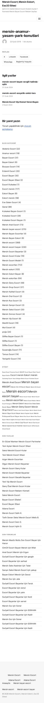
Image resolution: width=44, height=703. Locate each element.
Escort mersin (8, 189)
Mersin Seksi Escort (11, 309)
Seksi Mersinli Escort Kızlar (14, 450)
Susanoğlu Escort (10, 350)
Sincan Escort (6, 429)
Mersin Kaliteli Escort (11, 292)
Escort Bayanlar (9, 561)
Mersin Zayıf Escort (21, 422)
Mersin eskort (8, 269)
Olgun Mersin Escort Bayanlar (15, 464)
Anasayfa (6, 683)
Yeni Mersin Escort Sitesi (13, 455)
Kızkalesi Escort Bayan (12, 220)
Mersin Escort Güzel (25, 396)
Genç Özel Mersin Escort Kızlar (16, 486)
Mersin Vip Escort (10, 318)
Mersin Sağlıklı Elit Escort (13, 419)
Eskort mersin (8, 198)
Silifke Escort (8, 341)
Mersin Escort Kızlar (11, 256)
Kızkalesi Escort (9, 216)
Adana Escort (8, 508)
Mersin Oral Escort (10, 296)
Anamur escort (9, 153)
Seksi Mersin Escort (11, 495)
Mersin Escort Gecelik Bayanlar (16, 477)
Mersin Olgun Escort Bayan (11, 413)
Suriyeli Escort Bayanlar (13, 557)
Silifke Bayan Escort (11, 336)
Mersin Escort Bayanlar (12, 251)
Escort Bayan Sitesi (11, 180)
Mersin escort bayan (11, 247)
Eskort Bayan (8, 193)
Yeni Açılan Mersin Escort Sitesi (16, 446)
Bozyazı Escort (9, 167)
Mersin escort (8, 242)
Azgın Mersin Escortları (12, 459)
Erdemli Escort (8, 171)
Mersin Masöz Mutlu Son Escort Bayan (19, 540)
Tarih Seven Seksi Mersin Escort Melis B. (20, 517)
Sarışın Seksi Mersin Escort (14, 570)
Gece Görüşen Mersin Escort (21, 378)
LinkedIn (12, 57)
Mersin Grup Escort (11, 287)
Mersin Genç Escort (11, 283)
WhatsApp (8, 62)
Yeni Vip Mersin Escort (12, 482)
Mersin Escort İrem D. (12, 522)
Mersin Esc (7, 579)
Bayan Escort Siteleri (11, 500)
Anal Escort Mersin (10, 552)
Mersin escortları (9, 265)
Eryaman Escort (14, 372)
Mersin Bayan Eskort (11, 238)
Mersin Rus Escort (10, 301)
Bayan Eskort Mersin (11, 574)
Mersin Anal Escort (10, 225)
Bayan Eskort (8, 162)
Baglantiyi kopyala (23, 62)
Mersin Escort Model (11, 260)
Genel (5, 207)
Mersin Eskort (18, 403)
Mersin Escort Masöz (30, 400)
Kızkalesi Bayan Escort (12, 211)
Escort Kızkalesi (9, 184)
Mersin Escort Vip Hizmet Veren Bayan (20, 102)
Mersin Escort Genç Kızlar (14, 468)
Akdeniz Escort (9, 149)
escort (22, 372)
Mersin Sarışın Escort (11, 305)
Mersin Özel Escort (34, 422)
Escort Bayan (8, 176)
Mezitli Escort (8, 323)
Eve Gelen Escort (10, 202)
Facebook (24, 57)
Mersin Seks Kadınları (12, 566)
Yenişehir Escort (9, 359)
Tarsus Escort (8, 354)
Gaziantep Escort (7, 378)
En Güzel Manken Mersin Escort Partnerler (21, 441)
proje (4, 332)
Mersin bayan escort (11, 229)
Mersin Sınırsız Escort (12, 314)
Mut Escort (7, 327)
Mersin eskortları (9, 278)
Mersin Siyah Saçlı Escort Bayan (30, 419)
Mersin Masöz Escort (35, 410)
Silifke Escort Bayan (11, 345)
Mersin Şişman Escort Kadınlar (12, 426)
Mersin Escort (14, 675)
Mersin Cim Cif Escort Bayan (20, 387)
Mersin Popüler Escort (27, 413)
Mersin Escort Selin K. (12, 513)
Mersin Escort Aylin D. (12, 526)
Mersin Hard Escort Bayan (21, 410)
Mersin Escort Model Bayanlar (15, 473)
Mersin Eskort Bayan (11, 274)
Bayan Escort (8, 158)
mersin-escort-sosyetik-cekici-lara (18, 93)
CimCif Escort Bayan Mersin (14, 548)
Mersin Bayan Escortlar (12, 234)
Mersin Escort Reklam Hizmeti (15, 491)
